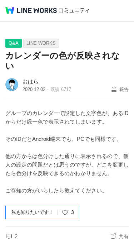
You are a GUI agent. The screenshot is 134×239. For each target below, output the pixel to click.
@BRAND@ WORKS (31, 10)
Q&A (14, 43)
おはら (31, 81)
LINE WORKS (41, 43)
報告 (124, 89)
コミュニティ (74, 10)
